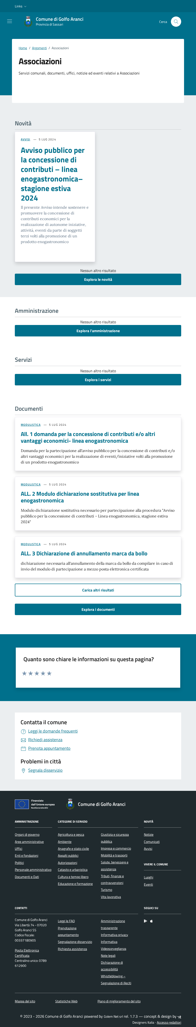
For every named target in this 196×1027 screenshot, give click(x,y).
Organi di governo (27, 834)
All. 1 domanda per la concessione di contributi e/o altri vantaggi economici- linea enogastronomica (88, 437)
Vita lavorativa (111, 896)
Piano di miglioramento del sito (119, 1001)
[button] (21, 6)
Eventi (148, 884)
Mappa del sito (25, 1001)
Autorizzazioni (67, 862)
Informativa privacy (114, 934)
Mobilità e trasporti (114, 855)
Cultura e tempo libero (73, 876)
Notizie (148, 834)
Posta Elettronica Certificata (27, 953)
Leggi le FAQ (66, 921)
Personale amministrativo (33, 869)
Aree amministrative (29, 841)
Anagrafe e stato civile (73, 848)
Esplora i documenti (98, 609)
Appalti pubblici (68, 855)
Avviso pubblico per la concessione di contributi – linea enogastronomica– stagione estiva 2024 (53, 173)
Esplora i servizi (98, 380)
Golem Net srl (113, 1016)
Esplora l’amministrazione (98, 331)
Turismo (106, 889)
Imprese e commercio (116, 848)
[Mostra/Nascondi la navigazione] (9, 21)
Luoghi (148, 877)
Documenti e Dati (27, 876)
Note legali (108, 955)
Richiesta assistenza (72, 949)
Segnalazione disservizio (75, 941)
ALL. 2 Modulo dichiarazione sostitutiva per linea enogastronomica (80, 497)
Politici (19, 862)
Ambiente (64, 841)
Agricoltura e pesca (71, 834)
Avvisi (148, 848)
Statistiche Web (66, 1001)
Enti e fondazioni (26, 855)
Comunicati (152, 841)
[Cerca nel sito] (176, 21)
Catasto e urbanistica (72, 869)
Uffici (18, 848)
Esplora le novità (98, 279)
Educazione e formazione (75, 883)
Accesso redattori (169, 1022)
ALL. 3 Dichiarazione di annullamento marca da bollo (84, 553)
